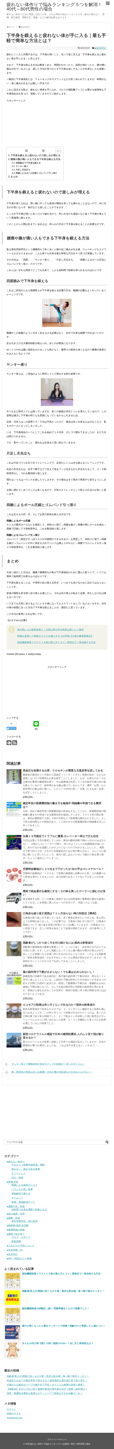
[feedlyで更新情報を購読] (9, 742)
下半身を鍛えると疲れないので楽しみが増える (35, 155)
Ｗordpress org (14, 1418)
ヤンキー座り (22, 166)
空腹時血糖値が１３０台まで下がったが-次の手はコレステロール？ (63, 868)
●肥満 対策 (12, 1182)
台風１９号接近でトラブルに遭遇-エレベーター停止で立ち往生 (61, 836)
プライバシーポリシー (57, 1439)
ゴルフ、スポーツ (20, 1237)
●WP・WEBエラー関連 (19, 1258)
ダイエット (17, 1198)
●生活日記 (100, 48)
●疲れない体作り (16, 1161)
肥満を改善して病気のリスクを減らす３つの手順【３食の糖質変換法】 (55, 636)
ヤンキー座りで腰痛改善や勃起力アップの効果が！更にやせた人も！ (48, 1064)
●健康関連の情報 (16, 1229)
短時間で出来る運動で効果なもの (29, 1209)
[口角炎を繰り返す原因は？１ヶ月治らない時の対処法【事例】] (14, 919)
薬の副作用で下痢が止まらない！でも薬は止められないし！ (59, 971)
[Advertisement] (57, 123)
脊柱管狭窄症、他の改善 (24, 1221)
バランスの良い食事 (22, 1189)
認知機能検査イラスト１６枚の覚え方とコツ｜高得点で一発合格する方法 (56, 642)
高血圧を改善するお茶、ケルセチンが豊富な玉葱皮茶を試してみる (63, 770)
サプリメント (18, 1173)
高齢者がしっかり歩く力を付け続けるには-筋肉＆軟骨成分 (58, 942)
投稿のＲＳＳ (14, 1413)
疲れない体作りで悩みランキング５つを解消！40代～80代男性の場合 (54, 6)
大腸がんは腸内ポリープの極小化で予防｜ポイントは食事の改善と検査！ (46, 1384)
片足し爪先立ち (23, 169)
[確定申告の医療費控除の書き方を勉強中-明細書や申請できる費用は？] (14, 809)
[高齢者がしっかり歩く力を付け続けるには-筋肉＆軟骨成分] (14, 948)
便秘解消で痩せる (20, 1193)
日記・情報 (17, 1177)
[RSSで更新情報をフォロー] (14, 742)
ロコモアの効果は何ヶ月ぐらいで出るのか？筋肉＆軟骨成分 (59, 1004)
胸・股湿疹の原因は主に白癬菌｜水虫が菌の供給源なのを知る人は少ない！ (51, 1072)
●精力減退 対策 (16, 1214)
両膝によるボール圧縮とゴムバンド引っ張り (36, 173)
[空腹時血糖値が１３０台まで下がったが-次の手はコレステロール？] (14, 875)
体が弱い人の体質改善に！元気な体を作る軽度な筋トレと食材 (50, 629)
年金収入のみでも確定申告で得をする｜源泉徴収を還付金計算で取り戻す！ (47, 1380)
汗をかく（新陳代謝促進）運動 (28, 1165)
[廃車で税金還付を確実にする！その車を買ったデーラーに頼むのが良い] (14, 897)
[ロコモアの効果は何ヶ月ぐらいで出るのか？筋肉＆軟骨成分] (14, 1010)
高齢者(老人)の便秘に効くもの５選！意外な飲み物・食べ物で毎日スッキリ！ (48, 1376)
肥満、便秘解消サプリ (23, 1202)
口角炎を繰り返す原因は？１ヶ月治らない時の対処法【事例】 (60, 913)
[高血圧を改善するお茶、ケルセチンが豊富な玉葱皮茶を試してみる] (14, 776)
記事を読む (28, 797)
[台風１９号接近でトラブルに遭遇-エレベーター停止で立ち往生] (14, 842)
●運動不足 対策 (16, 1206)
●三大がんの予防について (20, 1245)
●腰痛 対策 (13, 1218)
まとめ (14, 176)
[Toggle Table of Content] (56, 151)
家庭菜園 (16, 1241)
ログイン (11, 1409)
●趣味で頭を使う (16, 1234)
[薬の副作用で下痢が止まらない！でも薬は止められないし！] (14, 978)
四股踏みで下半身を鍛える (28, 163)
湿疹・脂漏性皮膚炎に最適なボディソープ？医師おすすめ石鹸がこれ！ (45, 1393)
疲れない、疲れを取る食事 (25, 1169)
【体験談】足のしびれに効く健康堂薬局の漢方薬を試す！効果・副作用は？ (47, 1389)
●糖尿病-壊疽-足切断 (18, 1225)
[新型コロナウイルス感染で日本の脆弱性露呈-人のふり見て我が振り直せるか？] (14, 1040)
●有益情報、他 (14, 1250)
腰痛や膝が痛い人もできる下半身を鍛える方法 (35, 159)
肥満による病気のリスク (24, 1185)
